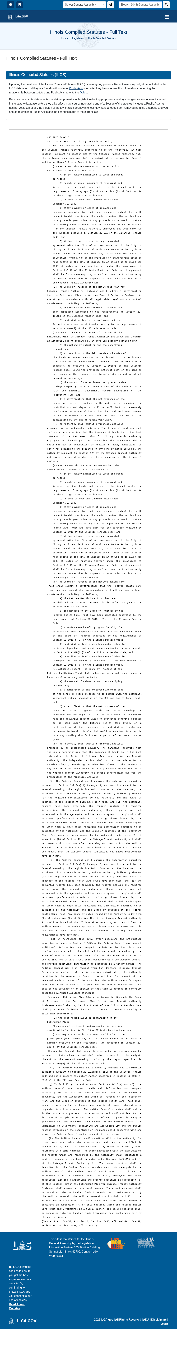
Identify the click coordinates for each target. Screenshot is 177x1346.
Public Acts (76, 88)
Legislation (78, 38)
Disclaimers (159, 1319)
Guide (83, 92)
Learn (164, 1323)
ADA (146, 1319)
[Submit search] (166, 4)
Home (64, 38)
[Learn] (19, 4)
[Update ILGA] (110, 4)
